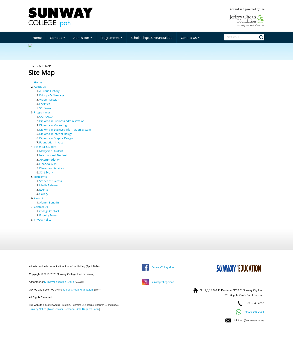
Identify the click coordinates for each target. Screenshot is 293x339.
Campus (56, 37)
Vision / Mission (49, 99)
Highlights (40, 177)
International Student (53, 155)
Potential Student (45, 147)
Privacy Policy (42, 219)
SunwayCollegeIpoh (162, 267)
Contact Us (189, 37)
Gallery (43, 194)
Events (43, 189)
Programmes (110, 37)
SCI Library (46, 172)
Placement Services (51, 168)
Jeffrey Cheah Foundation (78, 289)
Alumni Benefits (49, 202)
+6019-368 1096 (254, 311)
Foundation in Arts (51, 142)
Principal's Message (51, 95)
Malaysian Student (51, 151)
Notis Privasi (55, 309)
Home (37, 37)
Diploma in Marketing (53, 125)
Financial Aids (47, 164)
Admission (81, 37)
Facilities (44, 104)
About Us (40, 87)
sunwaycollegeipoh (162, 282)
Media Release (48, 185)
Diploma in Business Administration (62, 121)
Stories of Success (50, 181)
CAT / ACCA (46, 117)
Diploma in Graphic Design (56, 138)
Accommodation (49, 159)
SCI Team (45, 108)
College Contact (49, 211)
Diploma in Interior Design (55, 134)
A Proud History (49, 91)
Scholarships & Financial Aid (151, 37)
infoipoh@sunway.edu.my (247, 320)
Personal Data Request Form (82, 309)
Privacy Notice (38, 309)
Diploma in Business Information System (65, 129)
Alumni (38, 198)
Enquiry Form (48, 215)
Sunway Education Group (59, 281)
